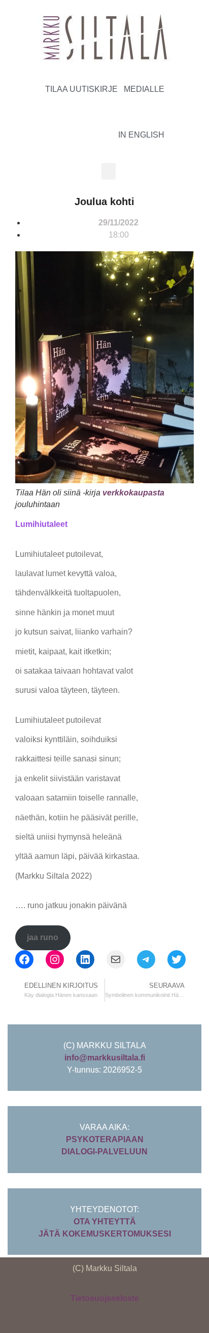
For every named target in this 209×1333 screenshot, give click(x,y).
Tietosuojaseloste (105, 1298)
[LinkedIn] (85, 959)
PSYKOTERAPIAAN (105, 1139)
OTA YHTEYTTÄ (105, 1221)
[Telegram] (146, 959)
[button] (108, 171)
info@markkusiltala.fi (104, 1057)
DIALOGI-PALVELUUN (104, 1151)
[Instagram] (182, 110)
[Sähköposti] (116, 959)
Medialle (144, 89)
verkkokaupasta (133, 492)
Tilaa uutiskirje (81, 89)
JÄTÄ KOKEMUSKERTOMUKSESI (105, 1233)
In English (141, 134)
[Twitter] (176, 959)
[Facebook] (24, 959)
